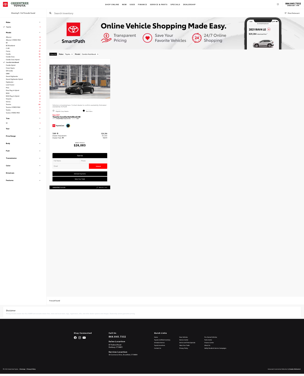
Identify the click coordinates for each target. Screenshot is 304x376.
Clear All (53, 54)
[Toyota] (5, 4)
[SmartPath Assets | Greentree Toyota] (175, 33)
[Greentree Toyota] (20, 4)
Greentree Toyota (58, 187)
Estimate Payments (80, 174)
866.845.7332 (293, 3)
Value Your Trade (80, 179)
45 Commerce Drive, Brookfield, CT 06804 (123, 355)
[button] (108, 81)
